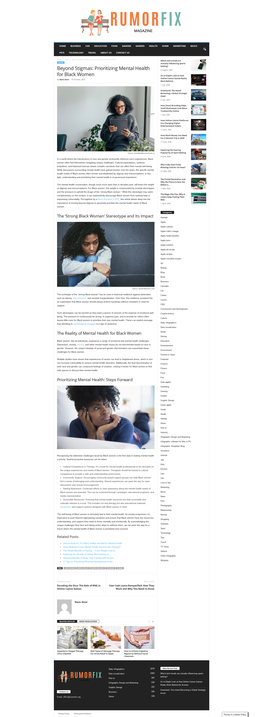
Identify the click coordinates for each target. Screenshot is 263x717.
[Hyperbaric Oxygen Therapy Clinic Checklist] (72, 637)
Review (164, 515)
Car (87, 45)
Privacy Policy (63, 713)
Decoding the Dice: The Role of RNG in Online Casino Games (78, 587)
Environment (166, 350)
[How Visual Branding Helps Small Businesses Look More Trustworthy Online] (198, 110)
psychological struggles (84, 324)
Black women (70, 568)
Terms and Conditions (82, 713)
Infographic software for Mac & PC (176, 441)
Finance (164, 364)
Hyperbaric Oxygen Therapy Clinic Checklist (70, 652)
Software (164, 524)
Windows (164, 560)
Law (162, 473)
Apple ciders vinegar (170, 231)
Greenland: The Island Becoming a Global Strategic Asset (174, 93)
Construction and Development (174, 309)
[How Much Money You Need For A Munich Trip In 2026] (198, 139)
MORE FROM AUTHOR (88, 621)
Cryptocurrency (167, 313)
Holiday (164, 419)
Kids (163, 464)
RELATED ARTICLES (67, 621)
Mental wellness (97, 568)
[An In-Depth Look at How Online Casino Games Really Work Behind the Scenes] (198, 80)
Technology (76, 52)
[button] (204, 49)
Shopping (165, 519)
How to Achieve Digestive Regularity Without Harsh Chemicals (136, 654)
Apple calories (167, 227)
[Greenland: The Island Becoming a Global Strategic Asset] (198, 95)
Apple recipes (167, 254)
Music (193, 45)
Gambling (165, 387)
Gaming (126, 45)
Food (114, 45)
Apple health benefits (170, 236)
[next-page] (152, 621)
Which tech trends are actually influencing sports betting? (173, 63)
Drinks (163, 332)
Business (75, 45)
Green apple (166, 405)
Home (62, 45)
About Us (106, 52)
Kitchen (164, 469)
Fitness (164, 368)
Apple (163, 222)
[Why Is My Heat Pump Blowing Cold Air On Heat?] (198, 169)
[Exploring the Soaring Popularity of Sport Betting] (198, 154)
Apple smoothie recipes (171, 259)
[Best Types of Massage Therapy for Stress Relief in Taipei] (106, 637)
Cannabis (165, 286)
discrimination (79, 298)
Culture (164, 318)
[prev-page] (149, 621)
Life (162, 478)
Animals (164, 217)
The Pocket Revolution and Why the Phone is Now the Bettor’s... (173, 182)
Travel (92, 52)
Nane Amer (64, 79)
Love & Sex (166, 483)
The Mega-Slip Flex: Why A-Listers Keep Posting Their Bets (173, 197)
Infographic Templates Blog (173, 446)
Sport (163, 528)
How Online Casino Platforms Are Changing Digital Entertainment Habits (174, 123)
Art (162, 263)
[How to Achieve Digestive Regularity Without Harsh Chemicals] (139, 637)
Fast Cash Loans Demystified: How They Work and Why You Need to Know (131, 587)
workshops (65, 507)
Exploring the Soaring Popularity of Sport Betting (173, 151)
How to (164, 428)
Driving (164, 336)
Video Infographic (168, 556)
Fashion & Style (168, 355)
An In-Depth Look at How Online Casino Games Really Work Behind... (174, 78)
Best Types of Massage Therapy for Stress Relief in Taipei (105, 652)
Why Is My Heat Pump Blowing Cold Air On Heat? (173, 166)
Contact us (123, 52)
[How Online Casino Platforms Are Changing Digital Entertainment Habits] (198, 124)
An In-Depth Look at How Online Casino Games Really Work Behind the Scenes (181, 683)
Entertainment (167, 345)
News (163, 496)
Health (153, 45)
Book (163, 277)
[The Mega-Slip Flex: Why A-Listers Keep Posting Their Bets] (198, 198)
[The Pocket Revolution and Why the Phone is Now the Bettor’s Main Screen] (198, 183)
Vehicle (164, 551)
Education (100, 45)
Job (162, 460)
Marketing (179, 45)
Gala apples (166, 382)
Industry (164, 432)
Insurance (165, 451)
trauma (80, 344)
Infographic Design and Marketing (175, 437)
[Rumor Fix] (131, 21)
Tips (162, 537)
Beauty (164, 268)
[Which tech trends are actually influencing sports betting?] (198, 65)
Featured (164, 359)
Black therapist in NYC (108, 199)
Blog (163, 272)
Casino (164, 300)
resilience (110, 568)
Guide (163, 409)
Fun (162, 377)
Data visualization (168, 327)
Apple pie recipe (168, 249)
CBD (163, 304)
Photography (166, 505)
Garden (140, 45)
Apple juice (165, 240)
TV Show (165, 547)
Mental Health (83, 568)
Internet (164, 455)
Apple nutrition (167, 245)
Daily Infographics (168, 323)
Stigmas (120, 568)
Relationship (166, 510)
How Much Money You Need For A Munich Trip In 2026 (174, 136)
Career (163, 295)
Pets (61, 52)
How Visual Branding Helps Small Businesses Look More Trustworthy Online (174, 108)
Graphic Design (167, 400)
